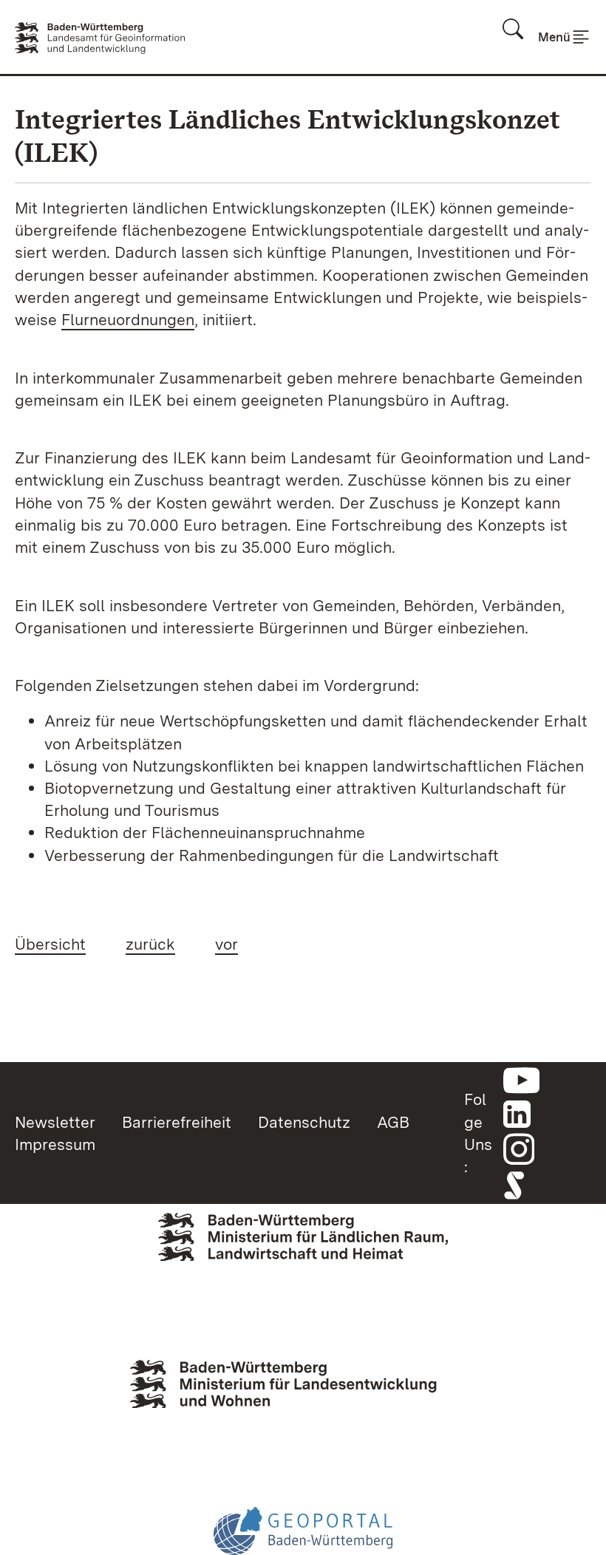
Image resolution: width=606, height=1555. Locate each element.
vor (226, 943)
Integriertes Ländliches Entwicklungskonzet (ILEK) (287, 136)
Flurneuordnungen (127, 319)
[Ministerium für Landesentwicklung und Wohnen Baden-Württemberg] (303, 1399)
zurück (150, 943)
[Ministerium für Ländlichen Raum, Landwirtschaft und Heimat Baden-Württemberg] (303, 1260)
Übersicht (50, 943)
